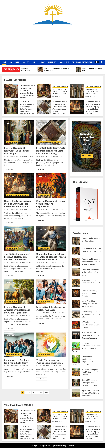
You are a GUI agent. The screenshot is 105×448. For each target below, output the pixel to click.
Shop (35, 62)
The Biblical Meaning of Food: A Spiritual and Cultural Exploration (17, 257)
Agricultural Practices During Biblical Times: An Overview (90, 393)
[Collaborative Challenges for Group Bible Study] (19, 345)
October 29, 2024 (58, 263)
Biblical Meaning (25, 102)
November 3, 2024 (26, 210)
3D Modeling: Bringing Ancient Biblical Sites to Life (91, 314)
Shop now (86, 156)
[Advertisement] (52, 42)
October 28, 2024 (26, 316)
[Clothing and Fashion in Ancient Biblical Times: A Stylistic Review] (11, 91)
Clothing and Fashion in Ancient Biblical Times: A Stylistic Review (27, 93)
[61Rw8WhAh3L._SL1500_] (86, 222)
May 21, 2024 (24, 366)
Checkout (52, 62)
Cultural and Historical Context (29, 86)
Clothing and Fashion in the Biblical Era (92, 91)
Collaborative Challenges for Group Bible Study (17, 361)
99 (41, 392)
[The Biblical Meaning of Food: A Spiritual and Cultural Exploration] (19, 238)
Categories (14, 62)
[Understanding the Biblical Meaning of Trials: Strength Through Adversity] (51, 238)
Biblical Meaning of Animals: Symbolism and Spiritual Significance (17, 310)
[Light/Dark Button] (97, 62)
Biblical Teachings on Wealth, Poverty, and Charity (90, 372)
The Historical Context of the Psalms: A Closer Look (90, 272)
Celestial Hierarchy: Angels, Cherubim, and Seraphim (91, 293)
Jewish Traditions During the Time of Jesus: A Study (89, 303)
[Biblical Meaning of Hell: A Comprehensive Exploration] (51, 185)
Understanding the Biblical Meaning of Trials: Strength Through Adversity (51, 257)
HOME (4, 62)
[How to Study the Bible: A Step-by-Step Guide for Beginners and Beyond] (77, 107)
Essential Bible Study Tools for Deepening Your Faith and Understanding (59, 109)
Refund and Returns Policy (83, 62)
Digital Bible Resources (46, 301)
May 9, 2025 (58, 96)
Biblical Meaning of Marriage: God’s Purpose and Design (27, 107)
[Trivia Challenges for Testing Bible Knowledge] (51, 345)
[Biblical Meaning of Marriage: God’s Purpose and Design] (11, 107)
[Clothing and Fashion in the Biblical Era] (77, 91)
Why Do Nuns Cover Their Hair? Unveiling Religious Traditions (90, 335)
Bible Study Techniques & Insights (63, 102)
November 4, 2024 (58, 157)
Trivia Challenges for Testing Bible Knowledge (49, 361)
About (26, 62)
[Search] (101, 62)
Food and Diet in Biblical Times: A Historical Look (59, 91)
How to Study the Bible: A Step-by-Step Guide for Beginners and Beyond (93, 109)
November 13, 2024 (27, 114)
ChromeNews (59, 446)
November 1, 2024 (58, 210)
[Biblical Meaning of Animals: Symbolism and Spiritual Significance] (19, 291)
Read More (9, 170)
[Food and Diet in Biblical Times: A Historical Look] (44, 91)
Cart (43, 62)
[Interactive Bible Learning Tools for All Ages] (51, 291)
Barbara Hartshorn (11, 157)
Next (46, 392)
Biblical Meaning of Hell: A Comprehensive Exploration (50, 204)
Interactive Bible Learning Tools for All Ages (50, 308)
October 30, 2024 (26, 263)
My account (64, 62)
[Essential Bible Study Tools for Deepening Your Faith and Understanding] (44, 107)
